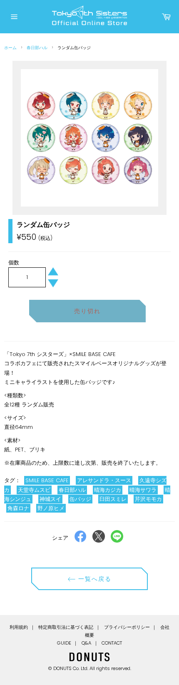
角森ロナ (18, 508)
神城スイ (50, 499)
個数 (13, 263)
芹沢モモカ (148, 499)
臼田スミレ (113, 499)
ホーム (10, 48)
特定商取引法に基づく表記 (65, 627)
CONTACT (112, 643)
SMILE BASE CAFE (47, 480)
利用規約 (19, 627)
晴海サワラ (143, 490)
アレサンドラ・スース (104, 480)
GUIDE (64, 643)
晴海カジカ (107, 490)
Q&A (86, 643)
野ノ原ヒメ (51, 508)
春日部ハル (37, 48)
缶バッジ (80, 499)
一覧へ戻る (94, 579)
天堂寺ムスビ (34, 490)
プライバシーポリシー (127, 627)
